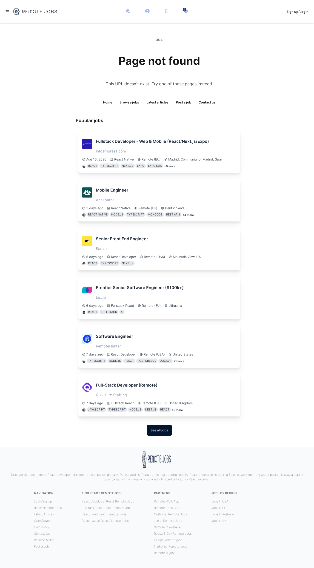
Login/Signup (43, 501)
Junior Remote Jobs (168, 520)
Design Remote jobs (168, 540)
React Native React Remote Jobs (105, 520)
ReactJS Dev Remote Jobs (172, 533)
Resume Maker (44, 540)
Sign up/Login (297, 12)
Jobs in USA (219, 501)
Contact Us (42, 533)
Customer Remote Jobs (170, 514)
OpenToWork (42, 520)
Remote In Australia (167, 527)
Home (107, 102)
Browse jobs (129, 102)
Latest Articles (44, 514)
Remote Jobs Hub (166, 508)
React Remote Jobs (48, 508)
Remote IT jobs (164, 553)
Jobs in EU (218, 508)
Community (42, 527)
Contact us (207, 102)
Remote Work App (166, 501)
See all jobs (159, 430)
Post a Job (41, 546)
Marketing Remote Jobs (170, 546)
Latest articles (157, 102)
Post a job (183, 102)
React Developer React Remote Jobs (108, 501)
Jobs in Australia (222, 514)
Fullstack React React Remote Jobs (106, 508)
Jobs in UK (218, 520)
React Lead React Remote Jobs (104, 514)
